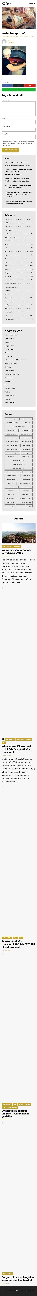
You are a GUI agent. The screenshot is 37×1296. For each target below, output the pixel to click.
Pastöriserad (12, 475)
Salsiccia (25, 487)
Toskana (7, 308)
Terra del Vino (24, 498)
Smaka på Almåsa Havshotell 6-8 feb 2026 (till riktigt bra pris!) (18, 944)
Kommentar (5, 100)
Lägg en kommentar (8, 36)
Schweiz (7, 290)
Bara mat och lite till (11, 335)
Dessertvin (25, 434)
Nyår (6, 255)
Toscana (10, 506)
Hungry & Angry (10, 346)
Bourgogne (11, 430)
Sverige (7, 305)
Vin (6, 315)
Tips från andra (25, 502)
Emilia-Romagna (10, 237)
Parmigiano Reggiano (13, 472)
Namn (4, 119)
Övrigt (6, 273)
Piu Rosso (8, 367)
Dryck (6, 234)
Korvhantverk (18, 460)
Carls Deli (26, 430)
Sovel (26, 491)
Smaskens (8, 381)
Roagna (11, 487)
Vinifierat (7, 392)
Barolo (27, 422)
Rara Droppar (9, 370)
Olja (6, 262)
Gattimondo (12, 445)
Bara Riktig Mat (10, 338)
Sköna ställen (9, 298)
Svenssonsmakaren (11, 385)
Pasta (28, 472)
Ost (6, 266)
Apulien (7, 219)
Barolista (7, 342)
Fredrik (7, 179)
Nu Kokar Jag (9, 356)
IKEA (27, 453)
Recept (7, 280)
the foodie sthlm (10, 388)
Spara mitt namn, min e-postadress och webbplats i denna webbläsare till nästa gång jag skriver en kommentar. (19, 143)
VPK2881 (7, 399)
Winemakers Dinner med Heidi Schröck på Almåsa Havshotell (16, 749)
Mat (6, 251)
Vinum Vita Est (9, 395)
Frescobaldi (26, 441)
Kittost (25, 456)
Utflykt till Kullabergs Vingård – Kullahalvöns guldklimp (15, 1113)
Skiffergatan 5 (9, 378)
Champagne (11, 434)
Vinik (20, 506)
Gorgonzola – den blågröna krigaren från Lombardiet (18, 1279)
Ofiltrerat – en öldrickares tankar (15, 360)
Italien (6, 244)
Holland (26, 449)
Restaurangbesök (10, 283)
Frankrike (7, 241)
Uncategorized (9, 312)
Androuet (12, 419)
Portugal (26, 479)
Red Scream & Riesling (12, 374)
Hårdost (12, 453)
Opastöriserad (19, 464)
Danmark (8, 230)
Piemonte (8, 276)
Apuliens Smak (12, 422)
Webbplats (5, 134)
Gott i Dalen (12, 449)
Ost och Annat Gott (11, 363)
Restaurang (25, 483)
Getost (26, 445)
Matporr (7, 353)
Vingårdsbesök (9, 319)
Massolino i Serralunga (13, 174)
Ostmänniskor (18, 468)
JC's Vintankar (9, 349)
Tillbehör (10, 502)
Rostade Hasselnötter (12, 287)
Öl (5, 258)
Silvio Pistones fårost (13, 197)
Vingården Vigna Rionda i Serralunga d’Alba (17, 551)
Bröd (6, 223)
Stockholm (8, 301)
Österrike (7, 269)
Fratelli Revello (12, 441)
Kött (6, 248)
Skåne (7, 294)
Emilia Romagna (12, 438)
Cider (6, 226)
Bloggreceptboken (18, 426)
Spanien (10, 494)
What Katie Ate (10, 403)
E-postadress (6, 126)
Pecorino (26, 475)
